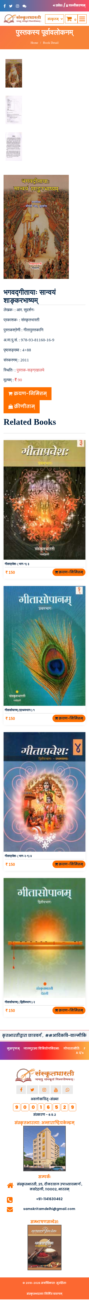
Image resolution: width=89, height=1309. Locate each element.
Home (34, 42)
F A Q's (80, 1050)
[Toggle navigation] (82, 18)
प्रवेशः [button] (59, 5)
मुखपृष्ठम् (13, 1048)
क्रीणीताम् (24, 406)
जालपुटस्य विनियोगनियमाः (41, 1048)
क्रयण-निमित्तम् (30, 393)
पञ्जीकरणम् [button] (76, 5)
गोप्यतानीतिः (71, 1048)
